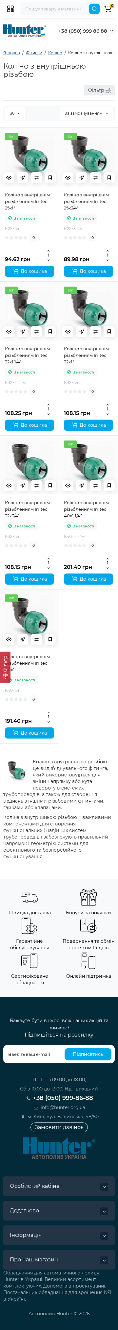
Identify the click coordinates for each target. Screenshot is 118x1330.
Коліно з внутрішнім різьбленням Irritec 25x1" (27, 201)
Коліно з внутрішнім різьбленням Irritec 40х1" (27, 663)
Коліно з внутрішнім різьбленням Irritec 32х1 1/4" (27, 355)
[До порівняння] (36, 177)
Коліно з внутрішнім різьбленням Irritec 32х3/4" (27, 509)
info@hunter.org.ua (62, 1107)
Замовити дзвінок (59, 1127)
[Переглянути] (8, 177)
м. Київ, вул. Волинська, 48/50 (62, 1117)
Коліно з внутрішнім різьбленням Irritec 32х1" (86, 355)
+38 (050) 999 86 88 (82, 31)
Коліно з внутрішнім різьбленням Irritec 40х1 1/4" (86, 509)
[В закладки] (50, 177)
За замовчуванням (84, 113)
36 (12, 113)
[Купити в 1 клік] (22, 177)
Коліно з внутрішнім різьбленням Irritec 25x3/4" (86, 201)
